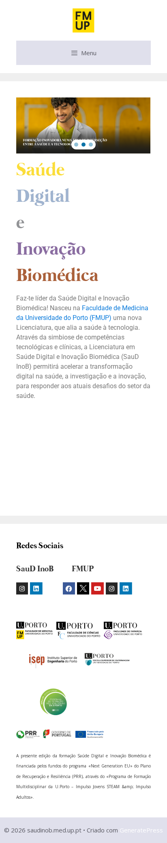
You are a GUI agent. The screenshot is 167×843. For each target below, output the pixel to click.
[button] (76, 145)
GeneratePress (141, 830)
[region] (83, 125)
